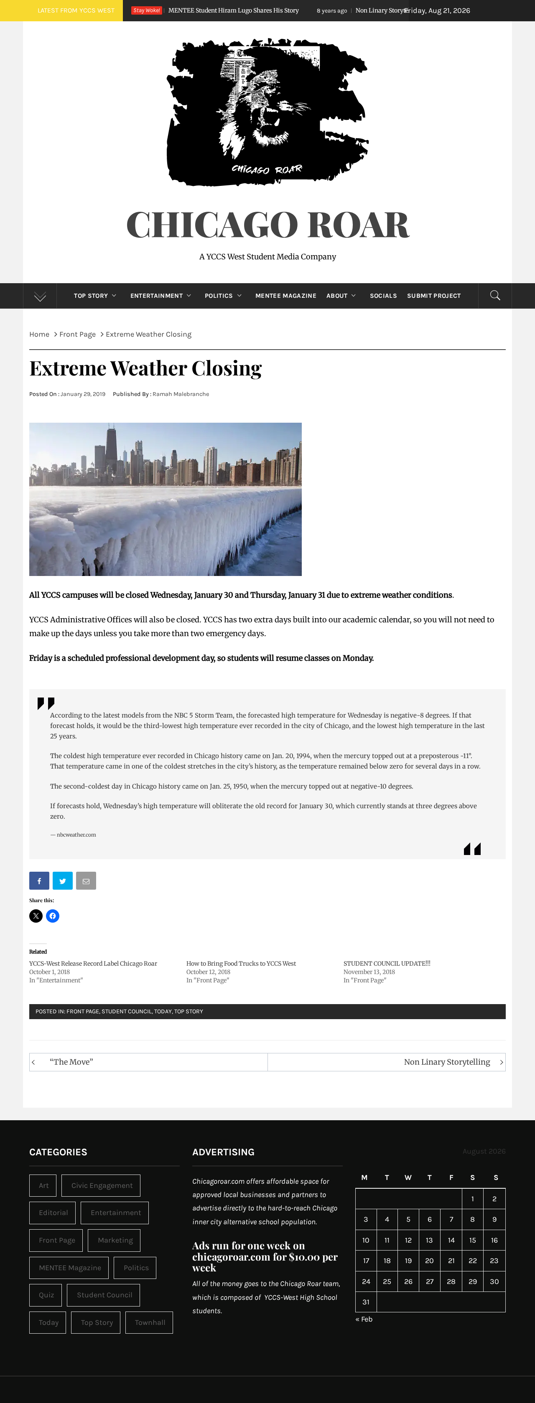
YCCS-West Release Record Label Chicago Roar (93, 963)
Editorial (53, 1212)
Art (44, 1185)
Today (163, 1011)
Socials (383, 295)
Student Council (127, 1011)
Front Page (82, 1011)
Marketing (115, 1240)
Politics (219, 295)
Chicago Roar (267, 222)
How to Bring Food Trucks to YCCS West (241, 963)
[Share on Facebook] (40, 882)
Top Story (91, 295)
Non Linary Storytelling (337, 10)
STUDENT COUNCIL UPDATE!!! (387, 963)
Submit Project (434, 295)
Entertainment (156, 295)
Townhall (150, 1322)
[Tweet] (63, 882)
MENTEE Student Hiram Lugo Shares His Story (182, 10)
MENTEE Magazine (285, 295)
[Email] (87, 882)
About (337, 295)
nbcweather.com (76, 835)
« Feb (364, 1319)
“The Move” (71, 1062)
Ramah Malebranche (181, 394)
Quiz (46, 1294)
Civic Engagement (102, 1185)
